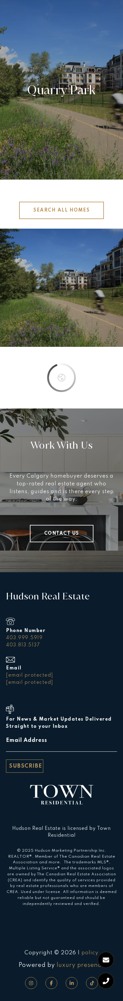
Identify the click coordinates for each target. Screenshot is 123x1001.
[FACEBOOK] (51, 983)
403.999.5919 (24, 638)
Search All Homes (61, 210)
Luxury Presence (81, 965)
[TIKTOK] (92, 983)
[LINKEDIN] (72, 983)
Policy (90, 953)
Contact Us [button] (61, 533)
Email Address (26, 740)
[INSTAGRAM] (31, 983)
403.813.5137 (23, 645)
